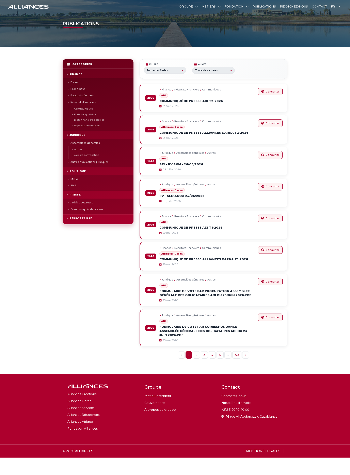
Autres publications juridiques (89, 161)
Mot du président (157, 396)
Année (202, 64)
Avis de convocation (86, 155)
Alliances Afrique (80, 421)
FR (333, 6)
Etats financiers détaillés (89, 119)
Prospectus (77, 88)
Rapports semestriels (87, 125)
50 (237, 355)
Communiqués (83, 108)
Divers (74, 82)
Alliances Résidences (83, 415)
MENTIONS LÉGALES (263, 451)
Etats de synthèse (85, 114)
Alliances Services (80, 408)
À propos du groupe (160, 410)
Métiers (209, 6)
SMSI (73, 185)
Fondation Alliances (82, 428)
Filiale (153, 64)
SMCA (74, 179)
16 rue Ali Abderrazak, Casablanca (251, 416)
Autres (78, 149)
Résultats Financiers (83, 102)
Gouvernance (154, 403)
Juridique (77, 134)
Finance (75, 74)
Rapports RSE (80, 218)
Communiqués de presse (86, 209)
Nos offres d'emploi (236, 403)
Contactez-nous (233, 396)
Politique (77, 171)
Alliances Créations (81, 394)
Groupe (186, 6)
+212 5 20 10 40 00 (235, 410)
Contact (319, 6)
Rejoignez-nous (294, 6)
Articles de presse (81, 202)
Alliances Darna (79, 401)
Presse (75, 194)
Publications (264, 6)
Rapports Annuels (82, 95)
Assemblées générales (85, 142)
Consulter (273, 91)
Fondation (234, 6)
